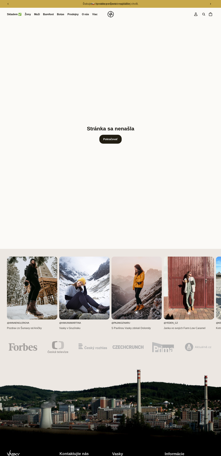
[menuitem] (95, 14)
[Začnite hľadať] (203, 14)
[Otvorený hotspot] (29, 313)
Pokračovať (110, 139)
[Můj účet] (195, 14)
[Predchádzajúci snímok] (8, 3)
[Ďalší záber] (210, 3)
